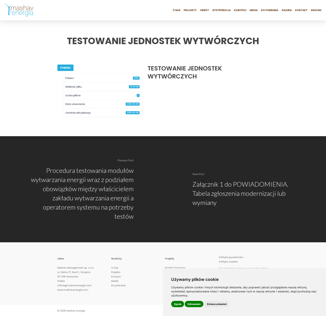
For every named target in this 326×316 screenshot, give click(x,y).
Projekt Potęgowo (175, 267)
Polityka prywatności (231, 257)
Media (114, 281)
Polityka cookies (228, 261)
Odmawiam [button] (194, 304)
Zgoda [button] (177, 304)
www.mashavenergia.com (72, 290)
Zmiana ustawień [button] (217, 304)
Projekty (116, 272)
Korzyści (116, 276)
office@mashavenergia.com (74, 285)
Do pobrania (118, 285)
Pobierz (65, 67)
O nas (114, 267)
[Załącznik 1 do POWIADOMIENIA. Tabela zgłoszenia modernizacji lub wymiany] (244, 189)
